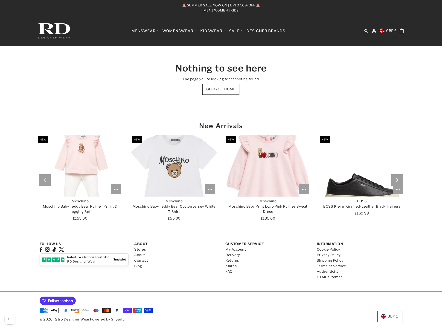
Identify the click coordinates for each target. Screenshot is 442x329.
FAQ (229, 271)
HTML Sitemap (330, 277)
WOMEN (221, 10)
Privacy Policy (329, 255)
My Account (235, 249)
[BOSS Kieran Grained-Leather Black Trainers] (362, 165)
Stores (140, 249)
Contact (141, 260)
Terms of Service (331, 266)
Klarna (231, 266)
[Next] (397, 180)
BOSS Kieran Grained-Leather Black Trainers (362, 206)
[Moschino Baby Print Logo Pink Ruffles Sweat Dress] (268, 165)
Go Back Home (221, 89)
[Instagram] (47, 249)
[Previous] (45, 180)
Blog (138, 266)
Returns (232, 260)
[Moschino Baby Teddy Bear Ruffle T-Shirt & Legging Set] (80, 165)
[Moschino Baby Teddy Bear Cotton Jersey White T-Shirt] (174, 165)
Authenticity (328, 271)
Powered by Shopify (107, 319)
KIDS (235, 10)
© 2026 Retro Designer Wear (65, 319)
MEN (208, 10)
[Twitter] (61, 249)
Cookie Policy (328, 249)
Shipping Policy (330, 260)
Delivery (232, 255)
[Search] (366, 31)
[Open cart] (401, 31)
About (139, 255)
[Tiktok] (54, 249)
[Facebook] (41, 249)
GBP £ (391, 31)
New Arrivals (221, 126)
